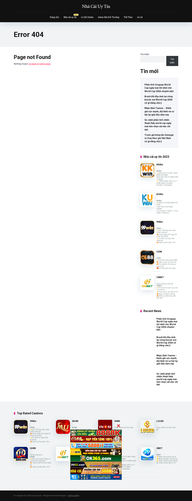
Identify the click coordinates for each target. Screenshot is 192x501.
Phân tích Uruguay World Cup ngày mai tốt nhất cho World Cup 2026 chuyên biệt (159, 87)
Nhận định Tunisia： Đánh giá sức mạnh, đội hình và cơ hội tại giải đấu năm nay (159, 111)
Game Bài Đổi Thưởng (108, 17)
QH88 (33, 448)
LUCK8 (159, 421)
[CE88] (147, 263)
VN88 (117, 421)
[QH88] (21, 460)
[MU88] (63, 433)
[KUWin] (147, 206)
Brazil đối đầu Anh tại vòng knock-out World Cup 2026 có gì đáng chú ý (158, 99)
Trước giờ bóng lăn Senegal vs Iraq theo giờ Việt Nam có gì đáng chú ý (158, 138)
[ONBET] (147, 289)
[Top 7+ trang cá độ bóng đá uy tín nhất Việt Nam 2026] (96, 6)
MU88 (75, 421)
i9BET (159, 448)
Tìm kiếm (144, 54)
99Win (159, 222)
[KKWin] (147, 176)
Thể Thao (128, 17)
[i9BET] (147, 460)
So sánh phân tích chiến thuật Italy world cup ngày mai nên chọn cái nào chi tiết (157, 125)
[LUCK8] (147, 433)
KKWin (159, 164)
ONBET (160, 277)
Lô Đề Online (87, 17)
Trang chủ (54, 17)
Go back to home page (39, 64)
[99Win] (147, 234)
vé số (140, 17)
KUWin (159, 194)
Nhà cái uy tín (70, 17)
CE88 (159, 251)
